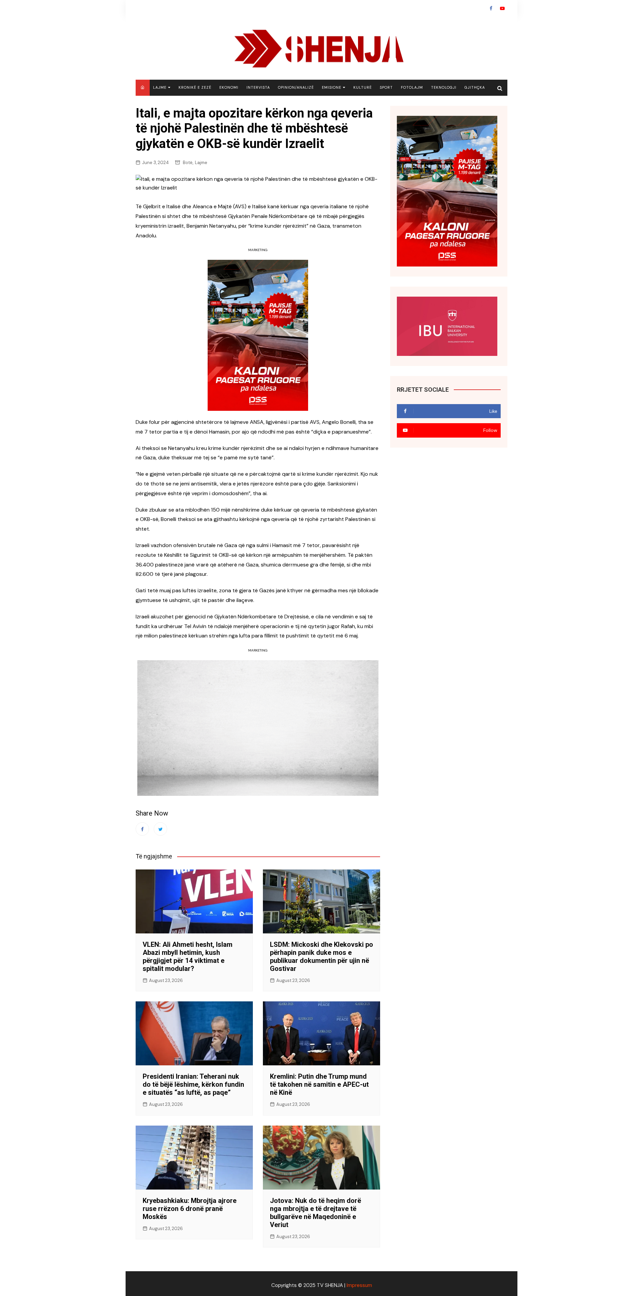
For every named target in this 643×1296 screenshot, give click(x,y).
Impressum (359, 1285)
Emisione (331, 87)
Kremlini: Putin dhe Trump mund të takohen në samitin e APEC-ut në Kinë (319, 1084)
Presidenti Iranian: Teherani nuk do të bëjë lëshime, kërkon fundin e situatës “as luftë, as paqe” (193, 1084)
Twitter (160, 829)
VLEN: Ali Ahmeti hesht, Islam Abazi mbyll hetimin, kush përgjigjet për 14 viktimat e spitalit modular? (187, 956)
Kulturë (362, 87)
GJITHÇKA (475, 87)
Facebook (491, 8)
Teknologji (443, 87)
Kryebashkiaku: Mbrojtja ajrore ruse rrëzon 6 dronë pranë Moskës (189, 1209)
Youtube (502, 8)
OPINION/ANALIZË (296, 87)
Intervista (258, 87)
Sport (386, 87)
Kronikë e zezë (194, 87)
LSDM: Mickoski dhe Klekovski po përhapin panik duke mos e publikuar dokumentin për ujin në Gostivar (321, 956)
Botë (188, 162)
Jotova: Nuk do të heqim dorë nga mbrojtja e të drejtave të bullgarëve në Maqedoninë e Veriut (315, 1213)
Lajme (159, 87)
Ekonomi (228, 87)
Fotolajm (412, 87)
